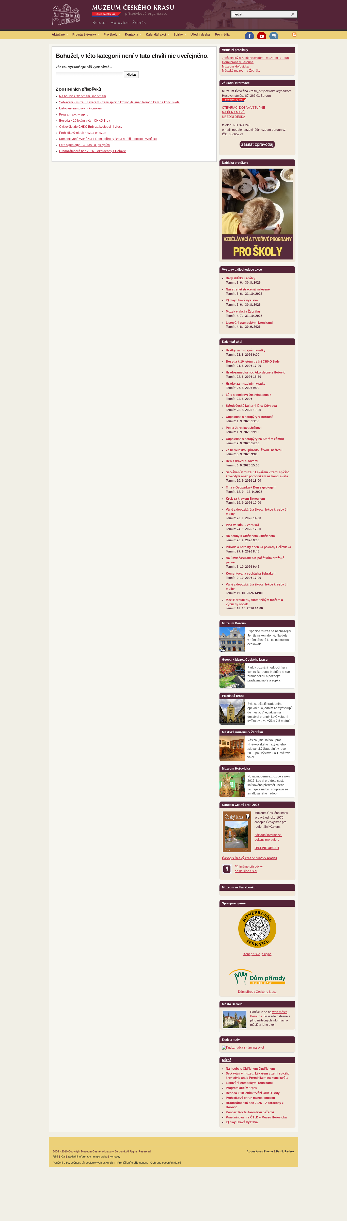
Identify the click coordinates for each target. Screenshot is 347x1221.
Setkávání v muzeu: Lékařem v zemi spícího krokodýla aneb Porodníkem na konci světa (119, 102)
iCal (63, 1156)
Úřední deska (200, 34)
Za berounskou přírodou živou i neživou (254, 450)
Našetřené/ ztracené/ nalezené (248, 289)
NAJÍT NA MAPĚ (233, 112)
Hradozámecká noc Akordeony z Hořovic (255, 372)
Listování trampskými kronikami (80, 108)
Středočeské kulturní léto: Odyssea (251, 406)
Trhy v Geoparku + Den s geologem (251, 487)
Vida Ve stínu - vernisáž (242, 525)
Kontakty (130, 36)
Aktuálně (57, 36)
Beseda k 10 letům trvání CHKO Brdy (84, 120)
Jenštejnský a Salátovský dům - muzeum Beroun (255, 58)
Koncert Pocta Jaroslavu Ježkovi (250, 1112)
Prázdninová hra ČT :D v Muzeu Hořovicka (256, 1117)
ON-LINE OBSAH (267, 848)
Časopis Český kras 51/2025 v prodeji (249, 858)
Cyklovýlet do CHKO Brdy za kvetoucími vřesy (90, 126)
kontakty (115, 1156)
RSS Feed (294, 34)
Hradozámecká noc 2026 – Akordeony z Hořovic (92, 151)
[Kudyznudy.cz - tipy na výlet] (243, 1047)
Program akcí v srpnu (73, 114)
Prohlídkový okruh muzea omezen (82, 133)
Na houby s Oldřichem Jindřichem (82, 96)
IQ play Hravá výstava (242, 300)
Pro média (222, 34)
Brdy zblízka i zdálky (240, 278)
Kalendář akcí (154, 36)
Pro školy (109, 36)
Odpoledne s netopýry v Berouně (249, 417)
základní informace (79, 1156)
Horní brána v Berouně (238, 62)
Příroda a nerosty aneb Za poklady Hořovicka (258, 547)
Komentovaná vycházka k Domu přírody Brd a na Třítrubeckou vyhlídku (108, 139)
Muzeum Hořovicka (235, 66)
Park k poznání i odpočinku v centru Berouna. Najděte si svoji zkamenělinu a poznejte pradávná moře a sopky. (269, 674)
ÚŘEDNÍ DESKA (233, 117)
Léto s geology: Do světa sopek (248, 395)
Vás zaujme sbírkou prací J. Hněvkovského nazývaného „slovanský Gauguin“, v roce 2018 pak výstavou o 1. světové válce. (269, 748)
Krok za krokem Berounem (245, 498)
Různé (226, 1060)
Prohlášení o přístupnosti (132, 1162)
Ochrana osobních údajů (165, 1162)
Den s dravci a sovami (242, 461)
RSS (55, 1156)
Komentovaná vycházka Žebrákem (251, 573)
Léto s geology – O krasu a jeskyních (84, 145)
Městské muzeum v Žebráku (241, 70)
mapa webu (100, 1156)
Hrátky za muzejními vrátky (245, 350)
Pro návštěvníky (83, 36)
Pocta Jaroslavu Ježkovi (243, 428)
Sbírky (177, 36)
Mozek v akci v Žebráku (243, 311)
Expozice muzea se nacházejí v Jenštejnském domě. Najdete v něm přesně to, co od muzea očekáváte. (269, 637)
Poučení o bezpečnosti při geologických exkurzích (84, 1162)
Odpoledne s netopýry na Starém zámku (255, 439)
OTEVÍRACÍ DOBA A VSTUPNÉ (243, 107)
